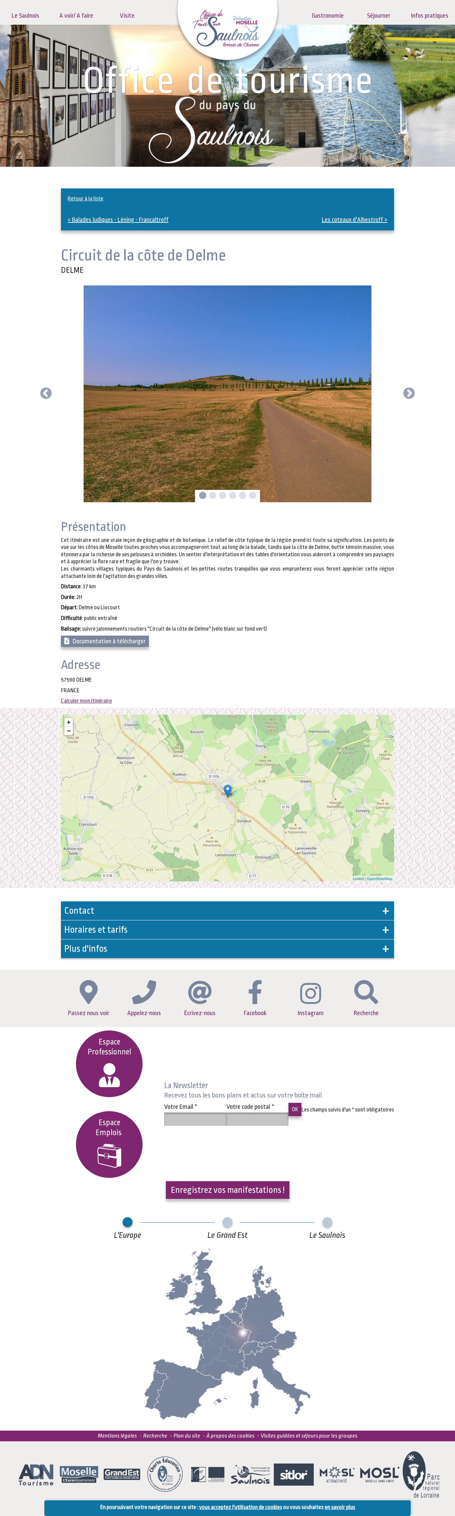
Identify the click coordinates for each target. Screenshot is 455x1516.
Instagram (311, 1013)
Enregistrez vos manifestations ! (227, 1190)
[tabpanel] (227, 393)
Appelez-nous (144, 1013)
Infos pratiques (429, 15)
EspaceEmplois (109, 1127)
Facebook (255, 1013)
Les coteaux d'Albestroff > (354, 219)
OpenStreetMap (379, 878)
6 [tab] (251, 496)
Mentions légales (117, 1436)
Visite (127, 15)
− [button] (69, 730)
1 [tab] (202, 496)
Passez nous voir (88, 1013)
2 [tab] (212, 496)
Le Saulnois (25, 15)
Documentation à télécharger (109, 641)
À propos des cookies (230, 1436)
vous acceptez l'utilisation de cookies (240, 1507)
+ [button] (69, 722)
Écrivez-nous (200, 1013)
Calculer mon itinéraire (86, 701)
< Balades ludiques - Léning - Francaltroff (118, 219)
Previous (46, 394)
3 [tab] (222, 496)
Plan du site (187, 1436)
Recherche (366, 1013)
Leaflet (358, 878)
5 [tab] (241, 496)
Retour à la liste (85, 198)
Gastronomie (328, 15)
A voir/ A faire (76, 15)
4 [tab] (231, 496)
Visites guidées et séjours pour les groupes (309, 1436)
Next (409, 394)
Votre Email (180, 1106)
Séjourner (378, 15)
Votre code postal (250, 1106)
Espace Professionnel (109, 1046)
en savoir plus (340, 1507)
